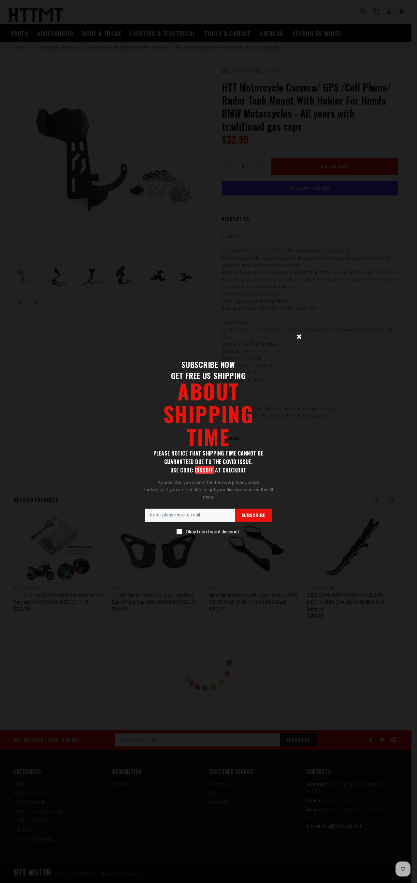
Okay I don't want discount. (213, 531)
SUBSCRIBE (253, 515)
